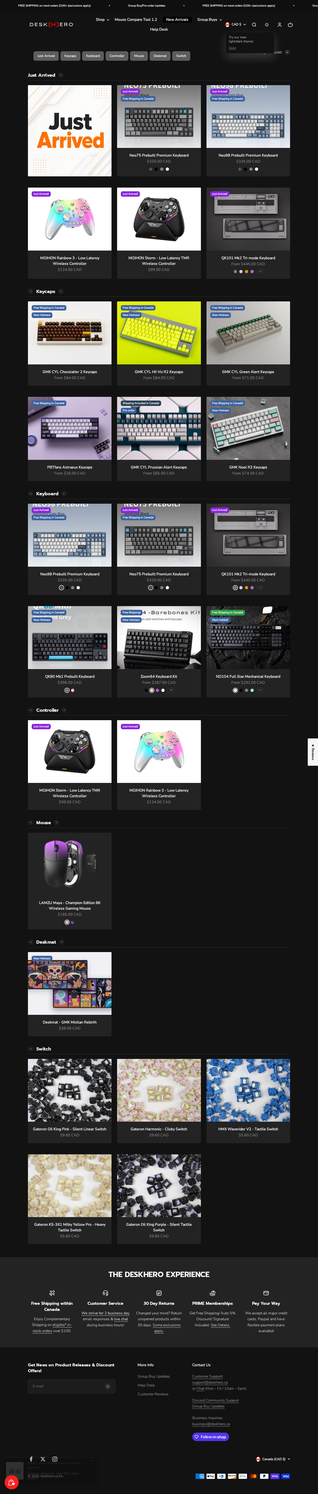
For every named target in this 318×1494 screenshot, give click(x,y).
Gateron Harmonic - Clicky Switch (159, 1129)
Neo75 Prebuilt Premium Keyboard (159, 155)
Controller (117, 56)
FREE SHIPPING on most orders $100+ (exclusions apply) (180, 5)
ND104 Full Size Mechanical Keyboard (248, 676)
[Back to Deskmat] (31, 1049)
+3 (260, 271)
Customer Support (207, 1376)
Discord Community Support (215, 1400)
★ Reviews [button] (313, 752)
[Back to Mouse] (31, 942)
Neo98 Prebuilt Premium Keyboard (248, 155)
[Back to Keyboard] (31, 710)
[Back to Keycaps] (31, 493)
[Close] (96, 1459)
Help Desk (159, 29)
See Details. (220, 1325)
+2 (260, 690)
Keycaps (70, 56)
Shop (100, 19)
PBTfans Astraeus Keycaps (69, 467)
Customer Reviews (153, 1394)
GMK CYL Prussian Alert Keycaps (159, 467)
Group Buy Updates (154, 1376)
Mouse (139, 56)
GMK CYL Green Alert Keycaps (248, 371)
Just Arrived (46, 56)
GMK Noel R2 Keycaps (248, 467)
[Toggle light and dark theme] (266, 24)
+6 (170, 690)
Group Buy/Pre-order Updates (88, 5)
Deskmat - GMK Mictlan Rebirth (70, 1022)
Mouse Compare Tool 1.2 (136, 19)
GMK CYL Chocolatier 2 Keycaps (70, 371)
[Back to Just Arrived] (31, 291)
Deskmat (160, 56)
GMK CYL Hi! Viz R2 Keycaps (159, 371)
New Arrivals (177, 19)
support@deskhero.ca (210, 1382)
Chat (200, 1388)
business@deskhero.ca (211, 1424)
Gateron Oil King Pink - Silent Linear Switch (69, 1129)
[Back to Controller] (31, 822)
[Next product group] (61, 75)
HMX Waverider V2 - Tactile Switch (248, 1129)
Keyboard (93, 56)
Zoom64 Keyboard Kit (159, 676)
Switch (181, 56)
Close (232, 48)
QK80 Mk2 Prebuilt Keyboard (70, 676)
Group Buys (207, 19)
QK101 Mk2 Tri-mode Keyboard (248, 258)
